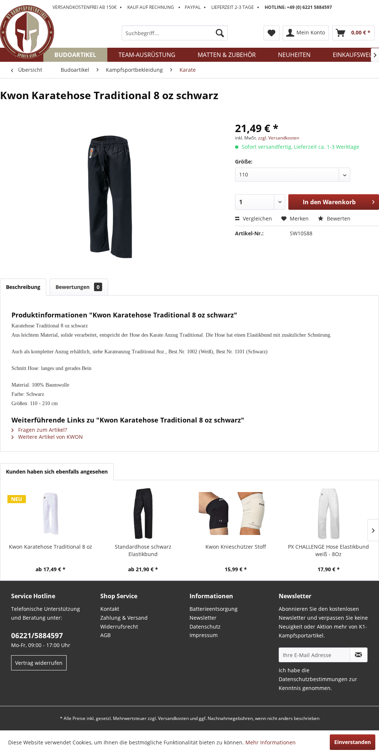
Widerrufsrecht (119, 626)
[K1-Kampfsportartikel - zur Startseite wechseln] (27, 32)
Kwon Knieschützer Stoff (235, 546)
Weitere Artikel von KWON (50, 436)
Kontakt (109, 608)
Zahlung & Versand (124, 617)
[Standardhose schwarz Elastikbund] (143, 513)
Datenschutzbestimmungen (313, 679)
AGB (105, 635)
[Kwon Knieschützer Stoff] (236, 513)
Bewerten (338, 218)
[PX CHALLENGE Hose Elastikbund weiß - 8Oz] (329, 513)
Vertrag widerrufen (39, 662)
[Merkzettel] (271, 33)
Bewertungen (78, 286)
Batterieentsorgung (214, 608)
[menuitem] (175, 33)
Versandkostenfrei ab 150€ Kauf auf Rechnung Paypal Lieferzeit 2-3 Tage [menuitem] (192, 7)
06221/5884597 (37, 635)
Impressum (204, 635)
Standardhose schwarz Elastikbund (143, 550)
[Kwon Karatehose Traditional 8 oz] (50, 513)
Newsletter (203, 617)
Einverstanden (352, 741)
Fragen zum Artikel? (42, 429)
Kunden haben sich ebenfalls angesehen (57, 471)
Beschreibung (23, 286)
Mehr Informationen (270, 742)
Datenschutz (205, 626)
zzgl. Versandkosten (278, 138)
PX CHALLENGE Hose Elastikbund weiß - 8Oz (328, 550)
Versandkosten (173, 718)
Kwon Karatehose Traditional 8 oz (50, 546)
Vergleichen (256, 218)
